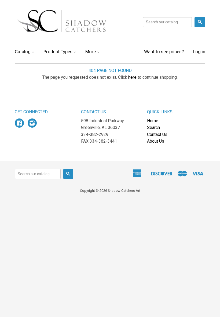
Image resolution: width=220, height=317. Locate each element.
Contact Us (157, 134)
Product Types (58, 51)
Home (152, 120)
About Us (155, 141)
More (91, 51)
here (132, 77)
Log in (199, 51)
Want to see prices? (164, 51)
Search (153, 127)
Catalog (23, 51)
